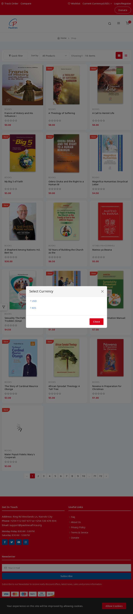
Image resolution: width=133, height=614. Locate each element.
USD (34, 300)
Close (96, 321)
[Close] (102, 291)
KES (34, 307)
